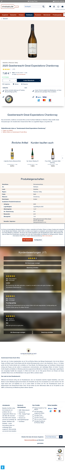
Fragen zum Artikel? (7, 130)
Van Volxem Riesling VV (32, 161)
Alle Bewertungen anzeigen (32, 263)
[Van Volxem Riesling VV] (32, 153)
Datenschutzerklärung (30, 440)
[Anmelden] (58, 6)
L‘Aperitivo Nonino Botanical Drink (12, 161)
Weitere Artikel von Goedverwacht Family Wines (14, 132)
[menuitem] (34, 6)
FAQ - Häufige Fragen (24, 414)
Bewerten (25, 84)
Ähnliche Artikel (20, 142)
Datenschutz (22, 412)
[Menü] (62, 449)
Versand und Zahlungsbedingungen (23, 418)
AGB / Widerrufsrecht (24, 410)
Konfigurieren (38, 240)
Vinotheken (21, 421)
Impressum (21, 416)
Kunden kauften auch (42, 142)
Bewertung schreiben (32, 267)
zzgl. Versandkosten (21, 74)
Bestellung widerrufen (60, 9)
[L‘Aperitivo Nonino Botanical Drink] (12, 153)
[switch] (59, 459)
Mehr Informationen (47, 236)
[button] (2, 467)
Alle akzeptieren (27, 240)
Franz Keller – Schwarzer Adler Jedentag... (53, 161)
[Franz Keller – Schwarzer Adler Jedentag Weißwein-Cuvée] (52, 153)
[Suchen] (43, 6)
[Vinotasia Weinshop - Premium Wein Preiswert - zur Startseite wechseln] (10, 7)
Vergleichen (7, 84)
